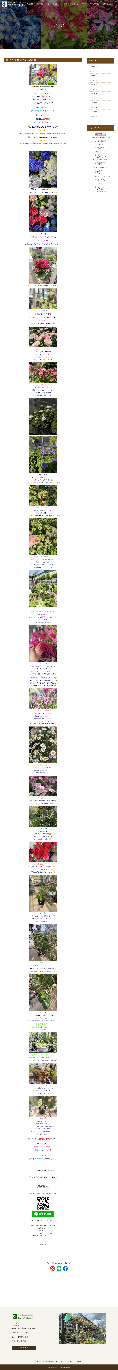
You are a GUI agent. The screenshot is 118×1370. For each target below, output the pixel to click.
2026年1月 (92, 98)
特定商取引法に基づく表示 (50, 1361)
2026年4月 (92, 84)
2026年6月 (92, 75)
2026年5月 (92, 80)
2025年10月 (93, 111)
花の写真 (100, 144)
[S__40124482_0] (43, 1052)
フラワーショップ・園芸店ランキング (43, 1187)
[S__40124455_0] (43, 605)
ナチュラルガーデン (100, 184)
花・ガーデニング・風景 (100, 191)
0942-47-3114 (20, 1341)
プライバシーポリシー (67, 1361)
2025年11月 (93, 107)
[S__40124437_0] (43, 230)
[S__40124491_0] (43, 1082)
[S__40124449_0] (43, 381)
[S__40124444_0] (43, 346)
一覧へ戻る (43, 1244)
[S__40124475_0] (43, 1009)
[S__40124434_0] (43, 307)
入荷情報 (40, 4)
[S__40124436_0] (43, 186)
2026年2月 (92, 93)
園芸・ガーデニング (100, 152)
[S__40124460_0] (43, 762)
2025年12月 (93, 102)
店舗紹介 (30, 4)
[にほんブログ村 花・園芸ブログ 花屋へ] (43, 83)
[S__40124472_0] (43, 910)
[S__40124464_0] (43, 795)
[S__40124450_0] (43, 433)
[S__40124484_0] (43, 861)
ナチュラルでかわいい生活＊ (100, 159)
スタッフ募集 (94, 4)
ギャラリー (64, 4)
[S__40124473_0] (43, 959)
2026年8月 (92, 66)
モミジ (55, 4)
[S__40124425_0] (43, 1115)
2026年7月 (92, 71)
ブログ (84, 4)
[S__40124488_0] (43, 825)
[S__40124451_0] (43, 471)
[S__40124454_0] (43, 553)
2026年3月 (92, 89)
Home (39, 1361)
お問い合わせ (106, 4)
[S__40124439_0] (43, 282)
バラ (47, 4)
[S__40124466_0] (43, 707)
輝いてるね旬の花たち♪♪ (100, 167)
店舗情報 (78, 1361)
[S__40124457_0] (43, 660)
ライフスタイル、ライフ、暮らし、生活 (100, 176)
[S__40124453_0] (43, 504)
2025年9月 (92, 116)
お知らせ (75, 4)
